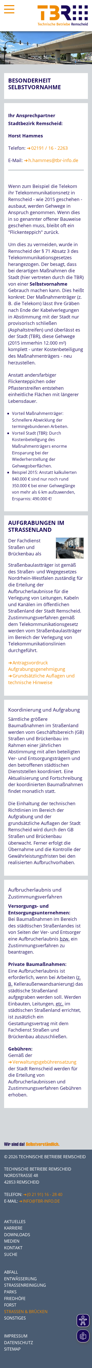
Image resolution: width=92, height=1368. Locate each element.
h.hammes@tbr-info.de (53, 160)
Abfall (11, 1272)
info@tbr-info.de (41, 1201)
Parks (10, 1292)
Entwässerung (20, 1279)
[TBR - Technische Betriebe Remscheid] (63, 15)
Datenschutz (18, 1342)
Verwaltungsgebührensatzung (44, 1062)
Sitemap (12, 1349)
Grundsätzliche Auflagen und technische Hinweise (41, 679)
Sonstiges (15, 1318)
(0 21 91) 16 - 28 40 (44, 1194)
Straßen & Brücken (26, 1311)
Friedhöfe (15, 1298)
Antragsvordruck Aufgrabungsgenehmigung (36, 666)
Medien (11, 1241)
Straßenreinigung (25, 1285)
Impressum (15, 1336)
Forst (10, 1305)
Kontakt (13, 1248)
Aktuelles (15, 1221)
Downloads (17, 1234)
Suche (10, 1254)
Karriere (13, 1228)
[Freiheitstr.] (68, 560)
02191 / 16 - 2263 (49, 148)
